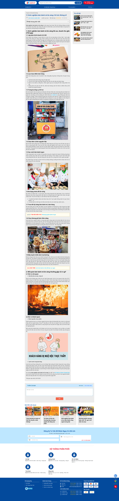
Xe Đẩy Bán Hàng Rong (49, 7)
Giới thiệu (28, 483)
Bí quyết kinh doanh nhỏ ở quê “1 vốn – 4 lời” (86, 22)
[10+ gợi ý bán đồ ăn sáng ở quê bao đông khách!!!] (77, 39)
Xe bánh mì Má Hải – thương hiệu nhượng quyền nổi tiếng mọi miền (49, 421)
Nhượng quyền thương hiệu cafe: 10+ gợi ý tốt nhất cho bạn (85, 420)
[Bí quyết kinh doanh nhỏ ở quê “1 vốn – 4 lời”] (77, 23)
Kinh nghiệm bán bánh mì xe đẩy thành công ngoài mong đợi (67, 420)
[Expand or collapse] (68, 22)
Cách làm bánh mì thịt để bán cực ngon (45, 268)
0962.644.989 (73, 492)
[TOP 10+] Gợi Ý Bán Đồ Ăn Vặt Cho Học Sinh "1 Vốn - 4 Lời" (87, 17)
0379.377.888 (73, 483)
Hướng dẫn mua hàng (48, 483)
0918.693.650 (73, 494)
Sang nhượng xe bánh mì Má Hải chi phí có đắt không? (33, 420)
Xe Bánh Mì (28, 7)
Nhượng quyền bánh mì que (49, 214)
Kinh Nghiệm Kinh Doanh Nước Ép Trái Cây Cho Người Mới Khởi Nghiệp (86, 34)
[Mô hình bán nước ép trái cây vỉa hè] (77, 28)
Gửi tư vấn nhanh (86, 440)
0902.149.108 (73, 491)
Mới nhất (81, 385)
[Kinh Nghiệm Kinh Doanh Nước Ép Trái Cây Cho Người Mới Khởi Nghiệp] (77, 34)
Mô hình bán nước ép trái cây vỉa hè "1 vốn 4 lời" (86, 27)
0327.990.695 (73, 485)
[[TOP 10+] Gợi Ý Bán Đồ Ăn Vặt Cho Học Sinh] (77, 17)
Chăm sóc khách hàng (48, 487)
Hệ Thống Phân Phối (30, 485)
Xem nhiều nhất (88, 385)
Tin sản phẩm (71, 7)
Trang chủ (28, 12)
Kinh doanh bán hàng (34, 12)
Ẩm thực (90, 7)
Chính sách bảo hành (48, 485)
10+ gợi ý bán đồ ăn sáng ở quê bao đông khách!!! (87, 38)
